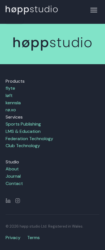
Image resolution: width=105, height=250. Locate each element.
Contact (14, 183)
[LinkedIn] (8, 200)
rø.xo (11, 110)
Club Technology (23, 146)
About (12, 169)
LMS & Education (23, 131)
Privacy (13, 237)
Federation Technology (29, 139)
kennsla (13, 103)
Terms (33, 237)
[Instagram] (17, 200)
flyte (10, 88)
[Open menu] (93, 10)
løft (9, 95)
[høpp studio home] (32, 10)
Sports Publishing (23, 124)
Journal (13, 176)
